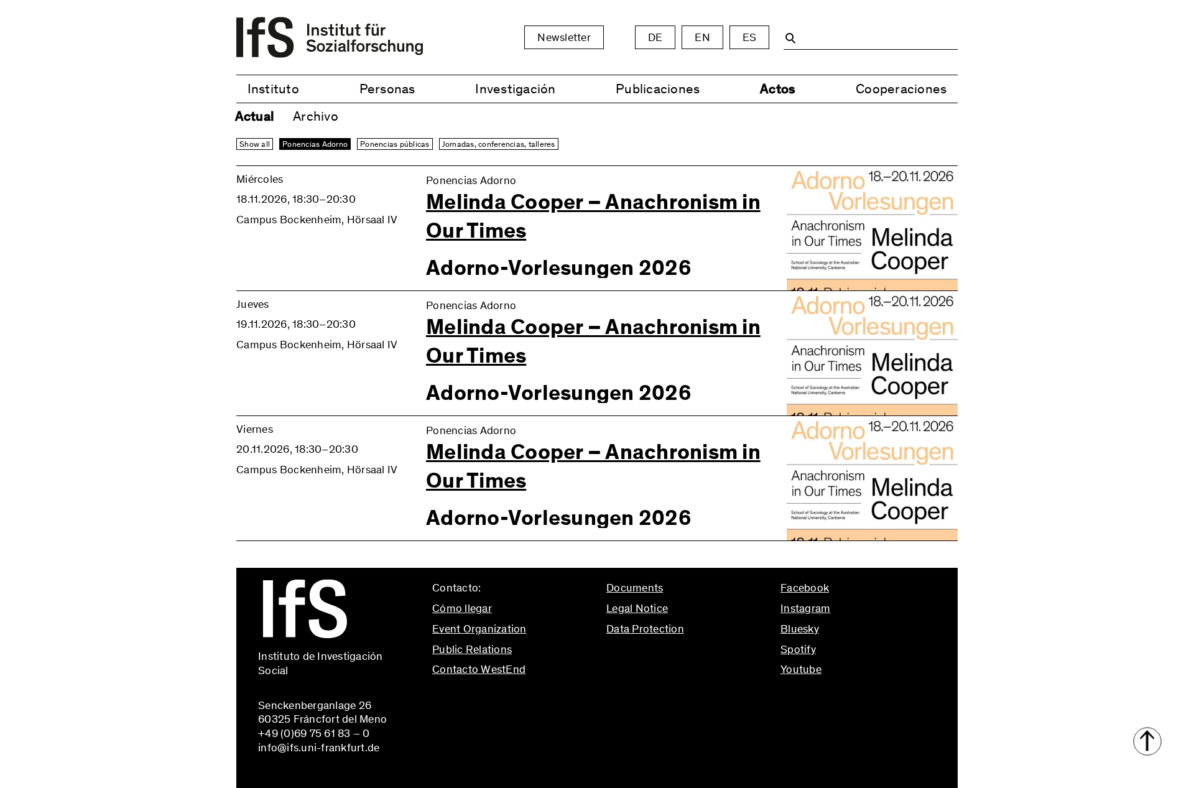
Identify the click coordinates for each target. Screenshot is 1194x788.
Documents (634, 588)
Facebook (804, 588)
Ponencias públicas (395, 144)
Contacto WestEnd (478, 669)
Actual (255, 116)
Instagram (805, 608)
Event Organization (479, 629)
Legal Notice (637, 608)
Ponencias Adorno (315, 144)
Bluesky (799, 629)
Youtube (800, 669)
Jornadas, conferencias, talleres (498, 144)
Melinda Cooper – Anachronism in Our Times (593, 216)
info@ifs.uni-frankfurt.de (492, 696)
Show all (254, 144)
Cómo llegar (462, 608)
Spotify (798, 649)
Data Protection (645, 629)
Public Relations (472, 649)
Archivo (315, 116)
